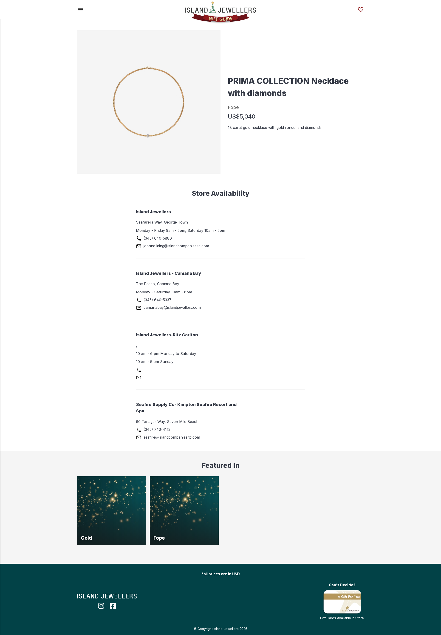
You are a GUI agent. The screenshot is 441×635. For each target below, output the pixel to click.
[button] (80, 9)
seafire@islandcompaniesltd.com (171, 437)
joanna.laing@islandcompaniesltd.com (175, 246)
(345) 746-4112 (156, 429)
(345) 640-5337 (156, 300)
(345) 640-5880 (157, 238)
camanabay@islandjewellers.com (171, 307)
